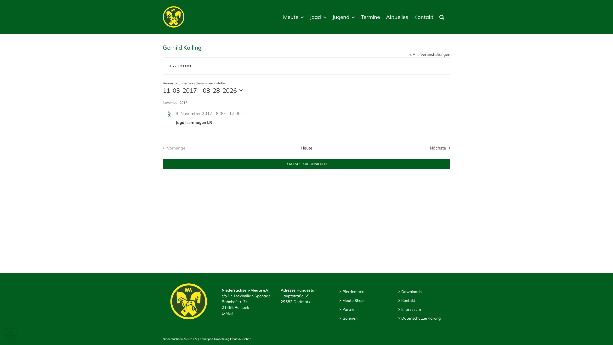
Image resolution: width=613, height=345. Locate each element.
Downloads (411, 291)
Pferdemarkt (353, 291)
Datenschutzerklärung (421, 318)
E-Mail (227, 313)
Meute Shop (353, 300)
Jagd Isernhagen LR (194, 122)
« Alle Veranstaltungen (430, 54)
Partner (349, 309)
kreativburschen (240, 339)
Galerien (350, 318)
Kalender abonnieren (306, 164)
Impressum (411, 309)
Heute (306, 147)
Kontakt (408, 300)
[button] (441, 17)
